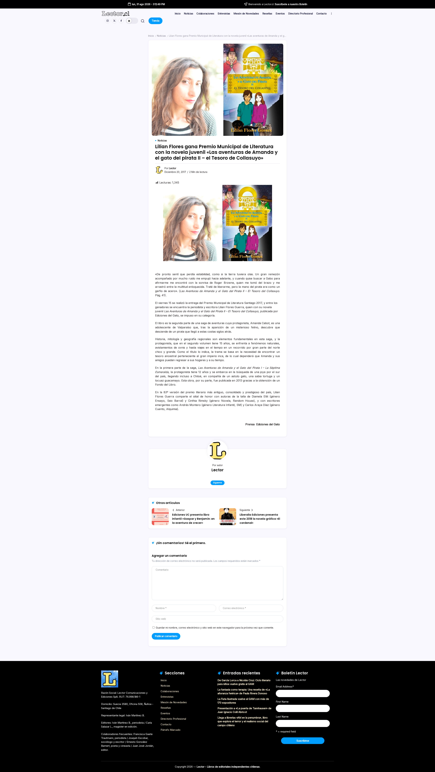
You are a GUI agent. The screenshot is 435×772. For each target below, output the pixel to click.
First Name (282, 701)
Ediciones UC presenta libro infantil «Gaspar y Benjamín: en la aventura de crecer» (193, 519)
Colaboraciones (170, 691)
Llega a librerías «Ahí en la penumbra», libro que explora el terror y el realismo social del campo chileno (243, 721)
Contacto (166, 724)
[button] (132, 21)
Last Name (282, 716)
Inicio (151, 35)
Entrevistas (167, 696)
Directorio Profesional (173, 718)
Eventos (165, 713)
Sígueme (217, 482)
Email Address (285, 686)
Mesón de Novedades (174, 702)
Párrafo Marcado (170, 729)
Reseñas (166, 707)
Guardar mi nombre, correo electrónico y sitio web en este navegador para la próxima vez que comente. (215, 627)
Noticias (161, 35)
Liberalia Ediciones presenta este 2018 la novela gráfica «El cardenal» (260, 519)
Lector (172, 168)
